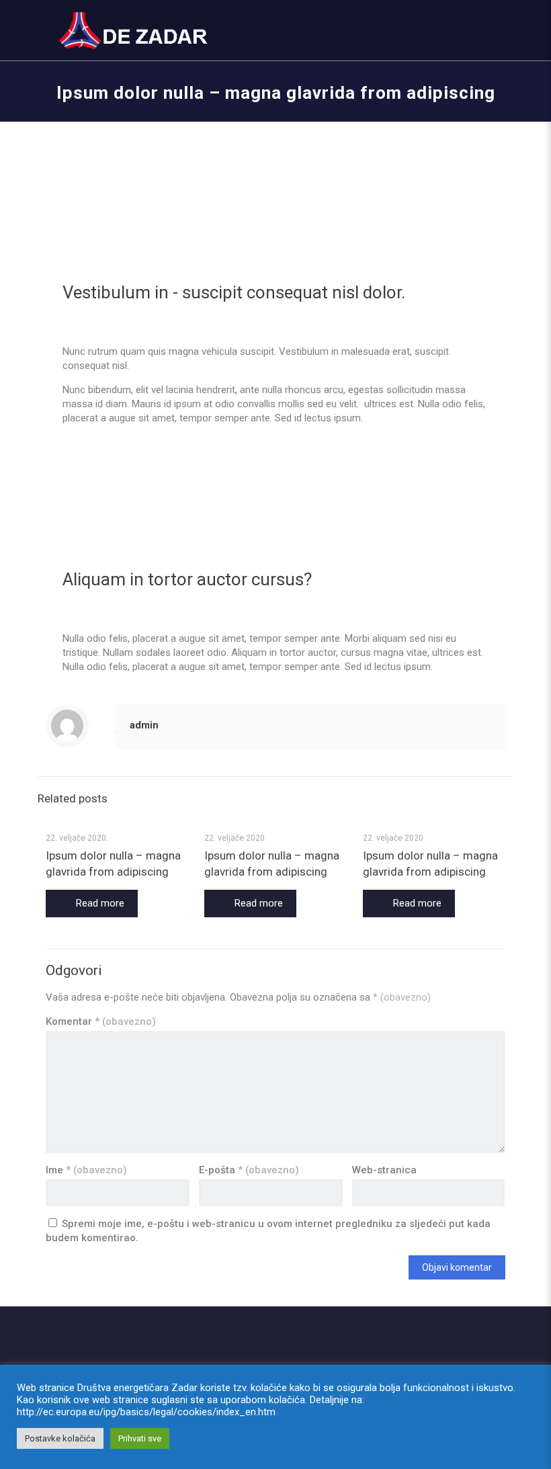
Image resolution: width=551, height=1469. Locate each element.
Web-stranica (384, 1170)
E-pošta (249, 1170)
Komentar (101, 1021)
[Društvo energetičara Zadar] (134, 30)
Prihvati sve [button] (139, 1438)
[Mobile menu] (483, 30)
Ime (86, 1170)
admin (144, 725)
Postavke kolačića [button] (60, 1438)
